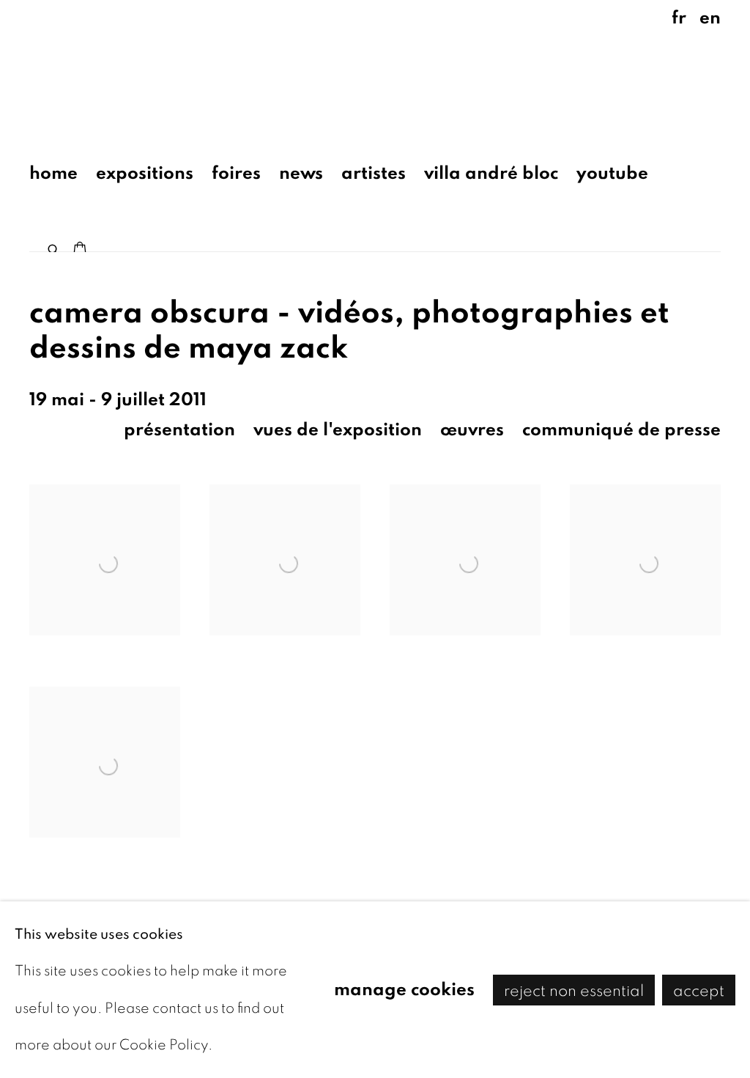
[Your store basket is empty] (80, 250)
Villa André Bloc (491, 173)
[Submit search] (54, 247)
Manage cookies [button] (404, 989)
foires (236, 173)
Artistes (373, 173)
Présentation (179, 430)
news (301, 173)
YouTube (612, 173)
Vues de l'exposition (337, 430)
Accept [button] (698, 990)
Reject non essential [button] (574, 990)
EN (710, 18)
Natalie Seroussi (131, 69)
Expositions (144, 173)
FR (679, 18)
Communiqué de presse (621, 430)
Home (53, 173)
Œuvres (472, 430)
